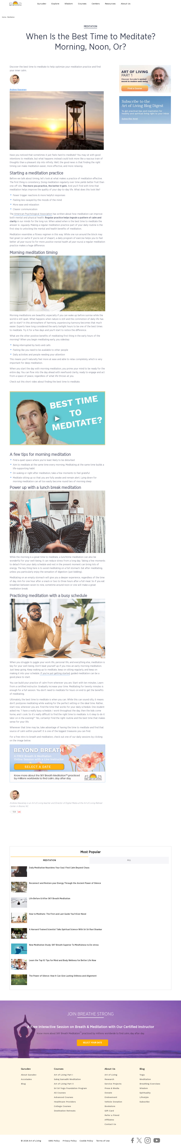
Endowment (111, 1097)
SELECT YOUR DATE (92, 1043)
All (129, 860)
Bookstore (110, 1106)
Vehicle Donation (113, 1101)
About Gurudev (28, 1074)
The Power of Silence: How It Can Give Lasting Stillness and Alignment (63, 976)
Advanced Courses (63, 1097)
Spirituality (145, 1092)
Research (109, 1079)
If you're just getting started (55, 673)
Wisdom (144, 1088)
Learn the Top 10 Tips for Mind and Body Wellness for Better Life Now (62, 960)
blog (142, 1068)
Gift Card (109, 1110)
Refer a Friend (112, 1115)
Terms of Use (103, 1140)
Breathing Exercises (150, 1083)
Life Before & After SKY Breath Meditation (49, 899)
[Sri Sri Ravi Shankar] (139, 1142)
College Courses (62, 1106)
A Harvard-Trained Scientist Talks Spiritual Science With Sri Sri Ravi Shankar (65, 929)
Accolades (26, 1079)
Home (4, 17)
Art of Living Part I (63, 1074)
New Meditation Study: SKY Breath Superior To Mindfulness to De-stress (64, 945)
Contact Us (110, 1124)
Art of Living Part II (64, 1083)
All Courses (60, 1092)
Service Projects (113, 1083)
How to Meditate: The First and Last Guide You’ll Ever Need (57, 914)
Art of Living (111, 1074)
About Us (110, 1068)
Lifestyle (144, 1097)
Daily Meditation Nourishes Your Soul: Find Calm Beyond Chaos (59, 868)
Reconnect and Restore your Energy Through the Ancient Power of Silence (65, 883)
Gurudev (41, 3)
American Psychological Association (33, 214)
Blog (23, 1083)
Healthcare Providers (65, 1101)
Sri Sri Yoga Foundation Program (70, 1088)
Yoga (142, 1074)
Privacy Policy (70, 1140)
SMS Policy (54, 1140)
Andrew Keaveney (18, 90)
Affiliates (109, 1119)
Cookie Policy (86, 1140)
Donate (108, 1092)
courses (58, 1068)
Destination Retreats (64, 1110)
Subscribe (145, 1101)
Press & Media (112, 1088)
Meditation (11, 17)
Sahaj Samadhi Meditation (67, 1079)
